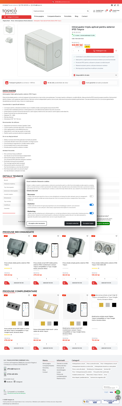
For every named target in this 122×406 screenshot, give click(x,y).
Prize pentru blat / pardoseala (101, 372)
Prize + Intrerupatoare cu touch (109, 363)
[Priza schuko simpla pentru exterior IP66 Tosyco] (75, 247)
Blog (76, 16)
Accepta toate (88, 223)
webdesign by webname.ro (11, 403)
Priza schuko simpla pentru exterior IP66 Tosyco (76, 264)
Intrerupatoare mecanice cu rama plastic (105, 366)
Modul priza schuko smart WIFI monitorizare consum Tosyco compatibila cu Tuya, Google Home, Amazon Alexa (74, 331)
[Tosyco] (9, 11)
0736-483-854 (24, 5)
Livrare (59, 372)
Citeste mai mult (32, 190)
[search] (88, 11)
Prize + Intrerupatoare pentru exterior (82, 372)
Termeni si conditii (62, 363)
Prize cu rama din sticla (93, 363)
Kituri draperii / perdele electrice (80, 377)
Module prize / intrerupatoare (94, 369)
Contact (85, 16)
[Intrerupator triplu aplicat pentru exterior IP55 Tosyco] (43, 50)
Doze (105, 374)
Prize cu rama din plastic (78, 369)
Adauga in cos (101, 51)
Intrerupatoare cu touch (78, 363)
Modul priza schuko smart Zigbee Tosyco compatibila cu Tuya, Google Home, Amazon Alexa (103, 318)
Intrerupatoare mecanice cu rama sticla (82, 366)
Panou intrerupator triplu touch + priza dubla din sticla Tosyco (45, 330)
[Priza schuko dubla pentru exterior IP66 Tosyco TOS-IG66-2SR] (104, 247)
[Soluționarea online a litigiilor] (110, 401)
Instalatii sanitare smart (78, 374)
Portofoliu (67, 16)
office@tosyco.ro (37, 5)
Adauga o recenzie (102, 223)
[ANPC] (92, 401)
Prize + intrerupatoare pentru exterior (22, 20)
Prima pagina (39, 16)
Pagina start (6, 20)
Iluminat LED (107, 369)
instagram (19, 381)
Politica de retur (61, 365)
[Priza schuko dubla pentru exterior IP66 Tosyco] (17, 247)
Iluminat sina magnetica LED (98, 377)
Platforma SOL (61, 378)
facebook (9, 381)
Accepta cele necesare (37, 223)
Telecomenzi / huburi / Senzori (94, 374)
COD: (73, 38)
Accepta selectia (72, 223)
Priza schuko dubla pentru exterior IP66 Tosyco (17, 264)
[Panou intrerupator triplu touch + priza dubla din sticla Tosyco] (46, 306)
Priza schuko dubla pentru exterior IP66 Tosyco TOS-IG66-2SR (104, 264)
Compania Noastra (54, 16)
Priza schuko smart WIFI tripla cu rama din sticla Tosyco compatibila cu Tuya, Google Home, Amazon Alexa (16, 330)
